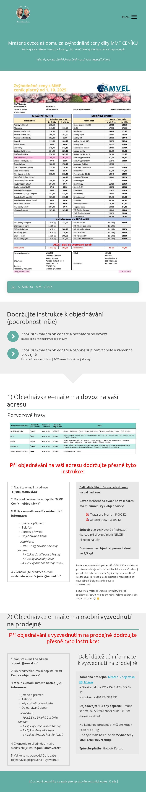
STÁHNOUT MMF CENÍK (35, 287)
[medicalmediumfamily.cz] (23, 17)
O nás (112, 781)
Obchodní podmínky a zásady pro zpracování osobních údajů (69, 781)
